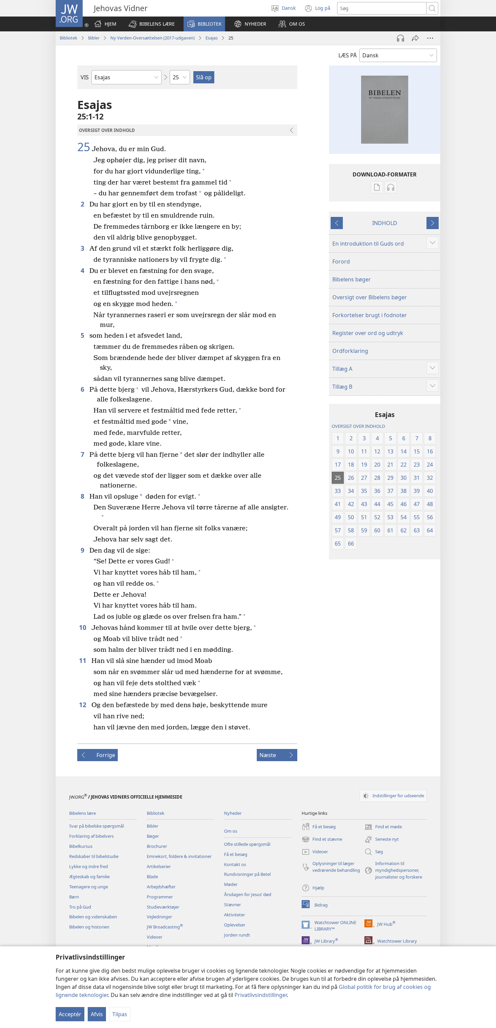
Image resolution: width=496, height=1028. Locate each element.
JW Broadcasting (165, 927)
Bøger (153, 836)
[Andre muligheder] (430, 38)
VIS (85, 77)
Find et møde (383, 827)
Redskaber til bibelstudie (93, 856)
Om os (230, 831)
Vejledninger (159, 917)
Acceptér (70, 1014)
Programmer (160, 897)
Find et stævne (322, 839)
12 (83, 704)
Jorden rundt (237, 935)
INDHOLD (384, 223)
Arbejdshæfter (161, 887)
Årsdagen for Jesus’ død (247, 894)
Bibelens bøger (351, 279)
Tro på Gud (80, 907)
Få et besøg (235, 854)
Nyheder (233, 813)
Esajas (211, 38)
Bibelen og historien (89, 927)
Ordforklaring (350, 351)
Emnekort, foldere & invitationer (179, 856)
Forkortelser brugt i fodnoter (369, 315)
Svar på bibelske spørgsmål (96, 826)
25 (83, 147)
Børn (74, 897)
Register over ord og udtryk (367, 333)
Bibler (94, 38)
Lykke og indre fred (88, 866)
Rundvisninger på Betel (247, 874)
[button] (151, 24)
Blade (152, 876)
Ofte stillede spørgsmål (247, 844)
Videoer (154, 937)
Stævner (232, 904)
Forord (341, 261)
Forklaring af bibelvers (91, 836)
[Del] (415, 38)
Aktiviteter (234, 915)
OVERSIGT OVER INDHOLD (358, 426)
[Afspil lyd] (400, 38)
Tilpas (119, 1014)
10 (83, 627)
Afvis (97, 1014)
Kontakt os (235, 864)
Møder (231, 884)
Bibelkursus (80, 846)
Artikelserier (159, 866)
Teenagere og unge (88, 887)
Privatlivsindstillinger (261, 995)
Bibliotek (68, 38)
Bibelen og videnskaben (93, 917)
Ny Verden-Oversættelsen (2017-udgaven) (152, 38)
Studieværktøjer (163, 907)
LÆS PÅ (347, 55)
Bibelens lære (82, 813)
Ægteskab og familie (89, 876)
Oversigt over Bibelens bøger (369, 297)
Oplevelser (234, 925)
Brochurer (157, 846)
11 (83, 660)
